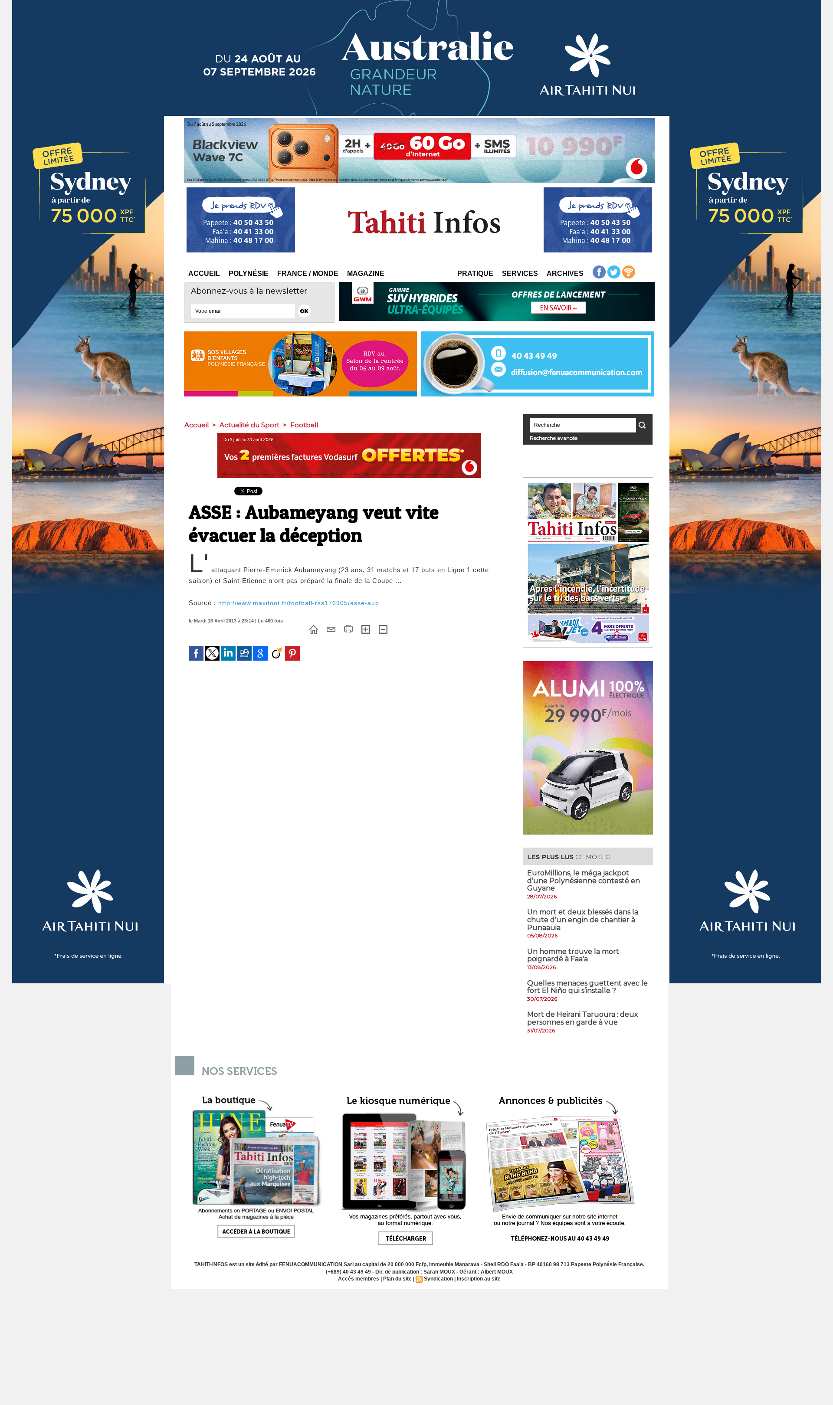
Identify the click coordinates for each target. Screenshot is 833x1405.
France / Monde (307, 273)
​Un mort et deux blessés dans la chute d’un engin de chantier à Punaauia (582, 919)
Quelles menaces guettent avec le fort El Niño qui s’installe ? (587, 987)
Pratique (475, 273)
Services (520, 273)
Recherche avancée (553, 438)
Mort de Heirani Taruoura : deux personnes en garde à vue (582, 1018)
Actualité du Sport (249, 425)
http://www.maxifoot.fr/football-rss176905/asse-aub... (302, 602)
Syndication (438, 1279)
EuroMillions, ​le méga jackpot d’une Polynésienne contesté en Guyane (583, 880)
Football (304, 425)
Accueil (204, 273)
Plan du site (397, 1279)
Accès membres (358, 1279)
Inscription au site (479, 1279)
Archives (565, 273)
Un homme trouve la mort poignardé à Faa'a (573, 955)
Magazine (365, 273)
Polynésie (249, 273)
